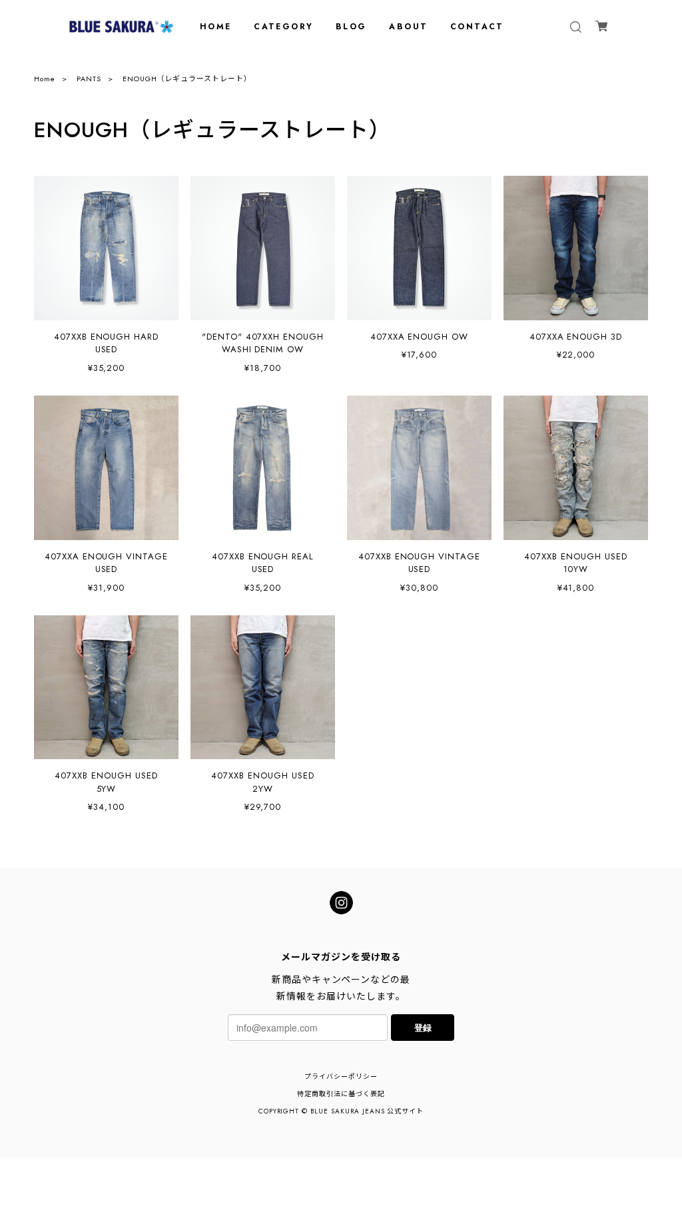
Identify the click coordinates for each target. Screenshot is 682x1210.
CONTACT (477, 27)
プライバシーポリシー (341, 1076)
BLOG (351, 27)
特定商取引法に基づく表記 (341, 1094)
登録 (423, 1027)
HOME (216, 27)
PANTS (89, 78)
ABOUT (408, 27)
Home (44, 78)
